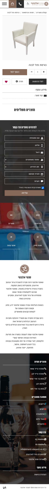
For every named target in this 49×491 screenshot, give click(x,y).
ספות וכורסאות (28, 12)
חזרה (20, 81)
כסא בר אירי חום (37, 389)
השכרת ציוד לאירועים (35, 454)
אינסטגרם (40, 414)
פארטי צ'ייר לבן (38, 374)
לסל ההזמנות (37, 81)
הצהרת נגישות (40, 474)
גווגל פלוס (40, 419)
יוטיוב (41, 409)
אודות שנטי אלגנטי (36, 459)
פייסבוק (42, 404)
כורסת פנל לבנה (13, 12)
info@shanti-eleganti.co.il (32, 449)
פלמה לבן (40, 384)
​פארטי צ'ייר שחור (37, 369)
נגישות (28, 3)
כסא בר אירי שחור (36, 379)
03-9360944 (39, 439)
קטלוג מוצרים (41, 12)
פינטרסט (40, 424)
